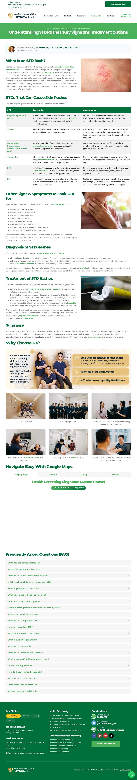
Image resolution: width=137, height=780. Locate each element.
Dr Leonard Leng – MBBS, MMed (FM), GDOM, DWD (57, 48)
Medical (67, 16)
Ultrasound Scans (31, 457)
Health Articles (55, 727)
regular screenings (28, 315)
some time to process (24, 263)
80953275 (126, 16)
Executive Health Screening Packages (64, 715)
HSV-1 (65, 118)
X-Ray (73, 457)
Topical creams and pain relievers (44, 289)
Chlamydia (12, 157)
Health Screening (51, 16)
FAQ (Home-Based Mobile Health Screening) (67, 724)
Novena (10, 720)
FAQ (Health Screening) (59, 721)
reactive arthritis (46, 160)
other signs (58, 204)
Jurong (36, 716)
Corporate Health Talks (58, 749)
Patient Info (96, 16)
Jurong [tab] (84, 474)
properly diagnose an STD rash (50, 253)
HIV (8, 179)
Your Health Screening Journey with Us (65, 730)
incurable (71, 303)
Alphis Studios (126, 770)
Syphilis (10, 129)
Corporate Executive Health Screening (65, 743)
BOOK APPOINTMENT (118, 4)
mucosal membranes (42, 146)
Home (47, 29)
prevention (28, 318)
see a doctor (96, 337)
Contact (110, 16)
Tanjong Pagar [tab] (21, 474)
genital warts (41, 171)
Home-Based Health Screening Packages (66, 718)
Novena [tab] (115, 474)
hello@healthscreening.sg (110, 730)
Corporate (81, 16)
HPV (9, 168)
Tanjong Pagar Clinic (15, 726)
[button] (131, 774)
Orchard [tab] (53, 474)
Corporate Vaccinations (59, 752)
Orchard (26, 716)
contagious (48, 72)
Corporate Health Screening (61, 740)
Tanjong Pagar (13, 716)
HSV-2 (74, 118)
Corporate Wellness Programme (62, 746)
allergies (84, 268)
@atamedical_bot (107, 723)
